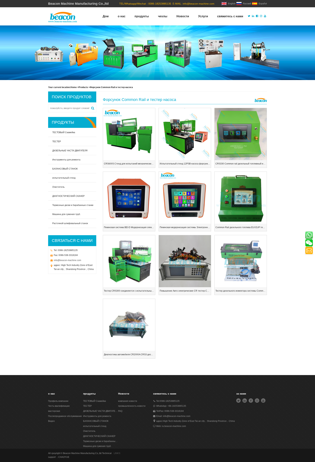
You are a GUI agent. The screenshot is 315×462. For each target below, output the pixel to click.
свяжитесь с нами (230, 16)
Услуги (203, 16)
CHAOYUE (63, 457)
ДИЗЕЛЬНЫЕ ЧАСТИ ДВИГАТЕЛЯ (70, 150)
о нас (121, 16)
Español (263, 3)
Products (83, 87)
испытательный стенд (63, 178)
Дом (106, 16)
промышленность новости (131, 406)
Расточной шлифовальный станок (70, 223)
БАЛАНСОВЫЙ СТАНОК (65, 169)
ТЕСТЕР (56, 141)
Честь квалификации (59, 406)
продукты (142, 16)
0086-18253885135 (170, 401)
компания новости (127, 401)
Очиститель (58, 187)
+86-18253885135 (177, 406)
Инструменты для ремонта (66, 159)
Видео (51, 421)
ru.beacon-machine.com (174, 426)
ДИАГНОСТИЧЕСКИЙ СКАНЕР (68, 196)
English (232, 3)
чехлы (162, 16)
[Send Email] (309, 250)
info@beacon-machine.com (198, 3)
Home (74, 87)
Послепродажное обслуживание (65, 416)
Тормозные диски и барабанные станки (72, 205)
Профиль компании (58, 401)
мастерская (54, 411)
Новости (182, 16)
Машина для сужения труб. (66, 214)
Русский (247, 3)
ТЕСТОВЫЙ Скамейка (63, 132)
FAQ (120, 411)
